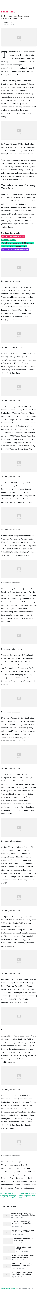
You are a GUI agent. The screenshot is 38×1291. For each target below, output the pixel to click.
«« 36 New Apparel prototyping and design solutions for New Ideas (8, 1195)
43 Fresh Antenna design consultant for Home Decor (21, 1222)
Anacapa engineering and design (14, 246)
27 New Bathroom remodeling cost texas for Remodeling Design (23, 1214)
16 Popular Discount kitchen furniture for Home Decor (22, 1265)
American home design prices (13, 236)
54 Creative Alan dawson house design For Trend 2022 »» (27, 1195)
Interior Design (7, 12)
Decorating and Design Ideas (9, 1288)
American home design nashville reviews (17, 243)
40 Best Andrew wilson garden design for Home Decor (23, 1256)
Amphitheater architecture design (15, 249)
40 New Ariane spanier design (24, 1248)
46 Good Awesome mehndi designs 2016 (23, 1239)
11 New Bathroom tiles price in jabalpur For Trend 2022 (23, 1231)
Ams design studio (9, 240)
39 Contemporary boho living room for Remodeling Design (22, 1273)
